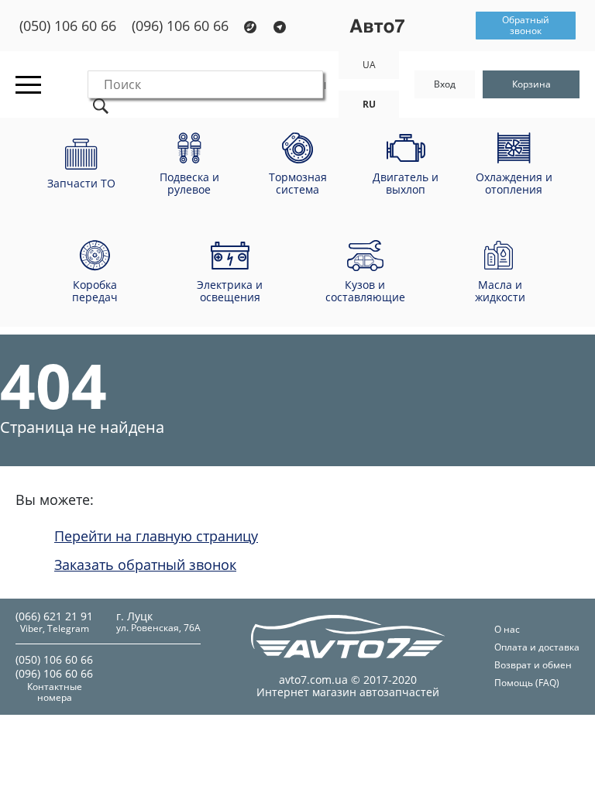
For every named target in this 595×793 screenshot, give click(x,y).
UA (369, 64)
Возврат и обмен (533, 664)
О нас (507, 629)
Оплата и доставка (537, 647)
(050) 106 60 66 (67, 26)
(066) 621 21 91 (54, 616)
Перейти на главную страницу (156, 536)
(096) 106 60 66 (180, 26)
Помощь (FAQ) (526, 682)
